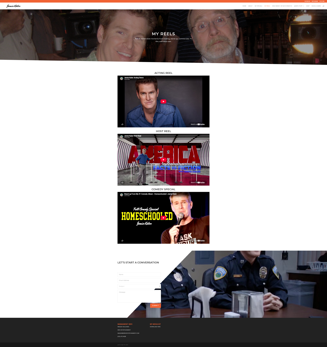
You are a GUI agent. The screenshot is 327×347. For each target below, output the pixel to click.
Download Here (155, 326)
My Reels (267, 6)
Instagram (315, 1)
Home (244, 6)
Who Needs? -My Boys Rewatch (282, 6)
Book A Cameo (316, 6)
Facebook (307, 1)
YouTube (321, 1)
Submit (155, 305)
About (250, 6)
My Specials (258, 6)
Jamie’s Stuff (298, 6)
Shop (307, 6)
